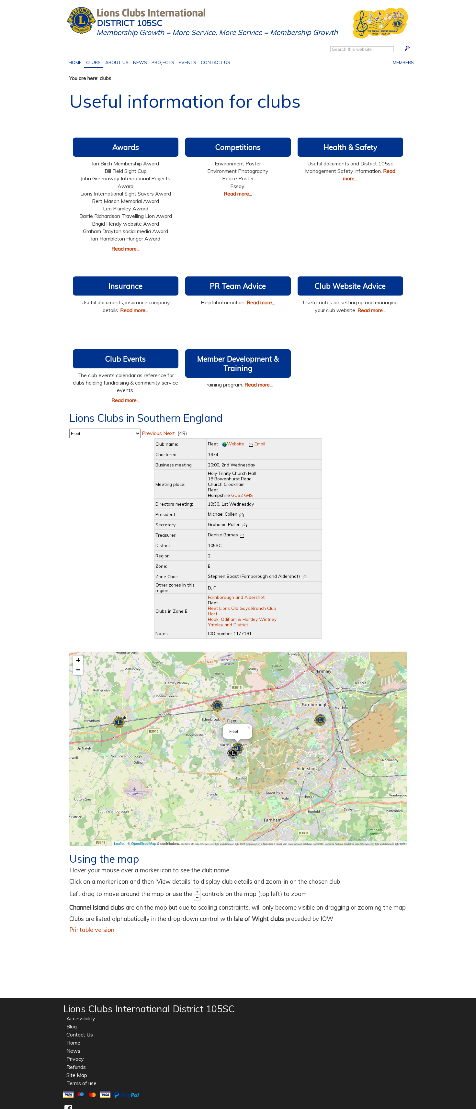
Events (186, 61)
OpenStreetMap (143, 843)
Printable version (91, 930)
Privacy (75, 1059)
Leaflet (119, 843)
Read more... (125, 248)
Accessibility (80, 1018)
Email (259, 443)
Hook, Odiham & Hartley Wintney (242, 619)
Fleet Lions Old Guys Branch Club (242, 608)
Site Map (76, 1075)
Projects (161, 61)
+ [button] (78, 660)
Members (402, 61)
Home (76, 61)
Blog (71, 1026)
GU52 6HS (242, 495)
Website (235, 443)
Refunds (76, 1067)
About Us (116, 61)
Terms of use (81, 1083)
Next (168, 433)
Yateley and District (228, 624)
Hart (212, 613)
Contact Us (214, 61)
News (140, 62)
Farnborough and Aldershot (236, 597)
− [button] (78, 670)
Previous (151, 433)
